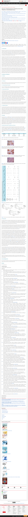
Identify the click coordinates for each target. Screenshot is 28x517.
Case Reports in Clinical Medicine (6, 469)
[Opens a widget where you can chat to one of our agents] (25, 516)
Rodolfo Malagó (6, 12)
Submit (20, 3)
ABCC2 (9, 40)
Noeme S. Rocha (18, 12)
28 (17, 241)
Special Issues (14, 513)
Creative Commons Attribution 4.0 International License (19, 503)
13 (9, 87)
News (12, 3)
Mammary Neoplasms (12, 40)
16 (13, 232)
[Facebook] (8, 487)
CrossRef (16, 274)
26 (10, 240)
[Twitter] (2, 487)
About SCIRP (14, 506)
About (14, 3)
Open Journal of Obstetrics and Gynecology (7, 430)
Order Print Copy (4, 416)
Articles (4, 3)
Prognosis (16, 40)
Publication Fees (14, 512)
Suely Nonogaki (8, 11)
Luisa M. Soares (12, 11)
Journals (7, 3)
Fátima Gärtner (13, 12)
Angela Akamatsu (16, 11)
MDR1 (2, 40)
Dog (17, 40)
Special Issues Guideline (5, 412)
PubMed (16, 278)
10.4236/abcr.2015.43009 (20, 46)
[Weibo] (20, 487)
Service (19, 506)
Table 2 (10, 123)
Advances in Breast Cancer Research (6, 7)
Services (17, 3)
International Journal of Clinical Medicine (6, 461)
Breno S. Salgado (4, 11)
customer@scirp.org (5, 491)
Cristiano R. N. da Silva (21, 11)
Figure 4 (9, 129)
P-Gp (4, 40)
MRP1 (5, 40)
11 (6, 221)
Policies (24, 506)
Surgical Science (4, 438)
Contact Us (3, 417)
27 (16, 241)
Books (9, 3)
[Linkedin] (14, 487)
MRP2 (7, 40)
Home (1, 3)
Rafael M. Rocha (10, 12)
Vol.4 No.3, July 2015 (12, 7)
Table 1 (5, 99)
